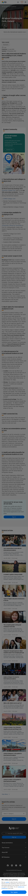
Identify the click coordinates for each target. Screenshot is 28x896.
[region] (14, 886)
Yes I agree (14, 892)
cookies (7, 882)
